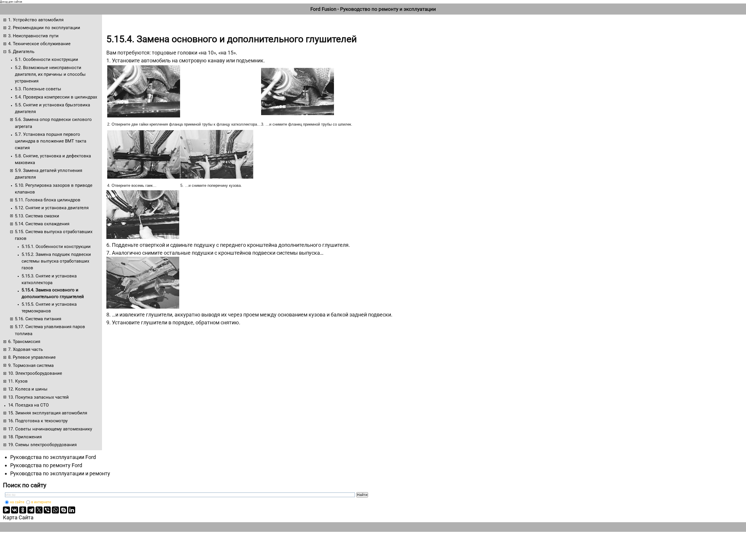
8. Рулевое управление (32, 357)
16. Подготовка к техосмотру (38, 420)
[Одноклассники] (22, 509)
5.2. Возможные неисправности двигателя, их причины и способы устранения (50, 74)
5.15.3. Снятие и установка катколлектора (49, 279)
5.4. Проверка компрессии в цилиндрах (56, 97)
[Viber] (47, 509)
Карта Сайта (18, 517)
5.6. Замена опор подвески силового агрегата (53, 123)
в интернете (41, 502)
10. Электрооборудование (35, 373)
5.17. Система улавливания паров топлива (50, 330)
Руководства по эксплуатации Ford (53, 457)
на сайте (17, 502)
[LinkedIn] (71, 509)
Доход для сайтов (11, 1)
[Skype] (63, 509)
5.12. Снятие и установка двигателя (52, 207)
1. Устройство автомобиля (36, 19)
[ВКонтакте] (14, 509)
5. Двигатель (21, 51)
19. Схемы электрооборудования (42, 444)
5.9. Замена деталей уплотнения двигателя (48, 174)
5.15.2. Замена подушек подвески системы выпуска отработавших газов (56, 261)
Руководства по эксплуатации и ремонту (60, 473)
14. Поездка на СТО (28, 405)
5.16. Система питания (38, 318)
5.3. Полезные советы (38, 89)
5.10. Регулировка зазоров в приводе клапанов (53, 189)
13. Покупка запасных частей (38, 397)
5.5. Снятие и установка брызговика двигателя (52, 108)
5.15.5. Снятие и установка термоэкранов (49, 308)
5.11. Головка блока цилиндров (47, 200)
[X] (39, 509)
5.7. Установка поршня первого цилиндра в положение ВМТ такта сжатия (50, 141)
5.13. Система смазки (37, 216)
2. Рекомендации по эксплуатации (44, 27)
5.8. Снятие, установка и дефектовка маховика (53, 159)
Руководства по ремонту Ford (46, 465)
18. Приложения (25, 436)
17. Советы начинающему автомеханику (50, 429)
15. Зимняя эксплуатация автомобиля (47, 413)
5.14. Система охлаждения (42, 223)
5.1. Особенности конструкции (46, 59)
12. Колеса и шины (27, 389)
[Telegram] (30, 509)
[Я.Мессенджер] (6, 509)
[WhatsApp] (55, 509)
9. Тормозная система (31, 365)
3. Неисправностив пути (33, 35)
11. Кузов (18, 381)
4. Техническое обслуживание (39, 43)
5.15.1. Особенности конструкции (56, 246)
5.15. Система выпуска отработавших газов (53, 235)
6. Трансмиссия (24, 341)
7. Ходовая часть (25, 349)
